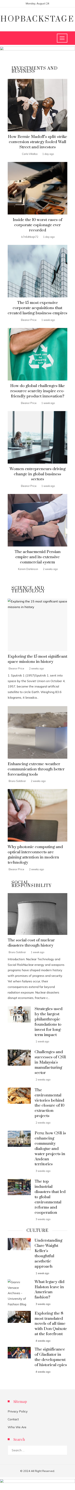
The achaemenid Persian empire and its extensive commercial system (38, 557)
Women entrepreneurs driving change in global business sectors (38, 474)
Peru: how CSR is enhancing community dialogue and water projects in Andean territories (50, 1149)
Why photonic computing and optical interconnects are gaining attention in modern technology (35, 854)
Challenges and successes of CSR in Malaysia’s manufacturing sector (50, 1062)
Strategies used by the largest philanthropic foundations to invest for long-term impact (48, 1021)
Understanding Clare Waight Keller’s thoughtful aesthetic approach (48, 1253)
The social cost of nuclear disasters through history (31, 943)
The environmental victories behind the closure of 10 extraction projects (49, 1103)
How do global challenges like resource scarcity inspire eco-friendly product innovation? (37, 391)
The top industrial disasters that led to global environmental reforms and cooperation (50, 1197)
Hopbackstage (37, 19)
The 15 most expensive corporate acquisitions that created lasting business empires (37, 308)
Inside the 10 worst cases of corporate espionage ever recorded (37, 225)
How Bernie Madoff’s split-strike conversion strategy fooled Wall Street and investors (37, 142)
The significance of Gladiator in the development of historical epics (51, 1357)
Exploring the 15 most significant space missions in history (37, 659)
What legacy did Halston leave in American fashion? (49, 1289)
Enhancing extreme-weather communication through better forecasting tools (36, 769)
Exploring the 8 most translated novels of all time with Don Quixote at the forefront (51, 1324)
